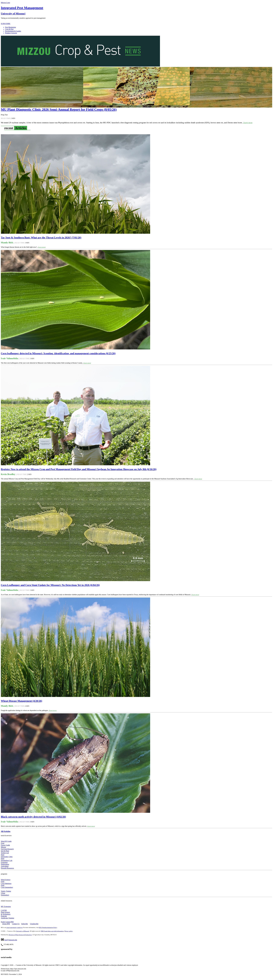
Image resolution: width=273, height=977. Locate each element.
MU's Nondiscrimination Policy (48, 927)
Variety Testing (6, 891)
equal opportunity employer (14, 927)
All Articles (5, 831)
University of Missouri (13, 13)
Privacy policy (68, 931)
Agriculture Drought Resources (7, 867)
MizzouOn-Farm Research (7, 848)
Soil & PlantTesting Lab (5, 852)
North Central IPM (7, 922)
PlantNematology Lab (6, 859)
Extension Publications (5, 863)
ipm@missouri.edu (10, 940)
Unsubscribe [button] (34, 924)
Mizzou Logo (5, 3)
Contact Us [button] (16, 924)
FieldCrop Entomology (7, 886)
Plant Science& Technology (6, 913)
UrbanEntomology (5, 894)
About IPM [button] (6, 924)
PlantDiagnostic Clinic (7, 856)
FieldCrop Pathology (6, 882)
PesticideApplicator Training (7, 917)
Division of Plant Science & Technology (20, 935)
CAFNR (4, 910)
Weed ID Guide (6, 841)
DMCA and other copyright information (52, 931)
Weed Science (5, 880)
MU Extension (6, 906)
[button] (138, 27)
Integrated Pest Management (22, 8)
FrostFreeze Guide (5, 844)
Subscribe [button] (24, 924)
